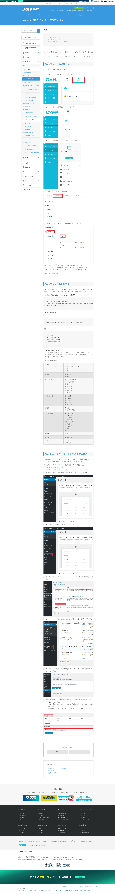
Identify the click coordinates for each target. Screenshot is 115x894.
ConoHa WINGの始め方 (70, 10)
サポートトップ (25, 15)
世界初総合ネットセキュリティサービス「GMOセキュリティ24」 (29, 857)
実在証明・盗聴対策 (21, 859)
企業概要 (83, 841)
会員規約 (19, 840)
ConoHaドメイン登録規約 (27, 840)
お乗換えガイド (81, 10)
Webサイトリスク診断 (55, 857)
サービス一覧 (84, 4)
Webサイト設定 (66, 15)
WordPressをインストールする (55, 467)
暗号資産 (76, 890)
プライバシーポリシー (68, 841)
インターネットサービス (22, 890)
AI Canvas (72, 4)
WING (46, 4)
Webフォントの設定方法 (54, 37)
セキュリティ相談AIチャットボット (67, 857)
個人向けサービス (83, 890)
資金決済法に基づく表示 (40, 841)
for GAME (66, 4)
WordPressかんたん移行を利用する (56, 469)
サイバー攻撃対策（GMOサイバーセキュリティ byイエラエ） (37, 859)
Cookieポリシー (77, 841)
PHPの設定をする (52, 770)
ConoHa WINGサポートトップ (38, 15)
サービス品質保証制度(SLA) (51, 841)
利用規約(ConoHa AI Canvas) (78, 840)
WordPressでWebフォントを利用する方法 (58, 42)
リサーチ (61, 890)
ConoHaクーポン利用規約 (50, 840)
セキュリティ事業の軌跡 (77, 859)
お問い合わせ (90, 10)
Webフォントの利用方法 (54, 39)
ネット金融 (71, 890)
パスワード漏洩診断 (45, 857)
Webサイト (58, 15)
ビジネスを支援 (41, 890)
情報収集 (66, 890)
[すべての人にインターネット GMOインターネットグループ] (104, 1)
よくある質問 (60, 10)
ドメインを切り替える (52, 274)
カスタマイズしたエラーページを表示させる (59, 768)
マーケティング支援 (54, 890)
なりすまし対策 (68, 859)
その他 (88, 890)
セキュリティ (47, 890)
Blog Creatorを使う (52, 773)
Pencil (77, 4)
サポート (91, 4)
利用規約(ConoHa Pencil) (90, 840)
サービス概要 (88, 841)
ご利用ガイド (52, 10)
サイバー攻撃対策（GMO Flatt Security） (57, 859)
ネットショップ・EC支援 (32, 890)
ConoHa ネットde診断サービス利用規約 (64, 840)
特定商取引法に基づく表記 (29, 841)
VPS (50, 4)
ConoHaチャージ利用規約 (39, 840)
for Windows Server (57, 4)
